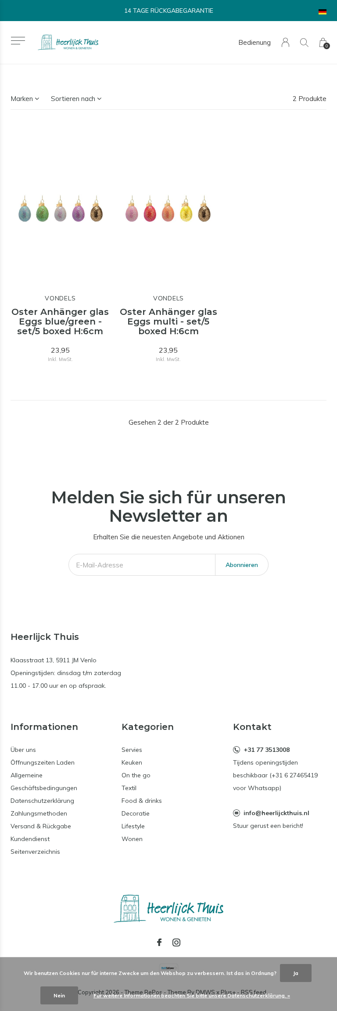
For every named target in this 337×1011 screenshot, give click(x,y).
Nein (59, 995)
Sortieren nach (73, 98)
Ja (295, 973)
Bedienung (254, 42)
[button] (18, 40)
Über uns (23, 750)
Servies (132, 750)
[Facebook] (159, 942)
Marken (22, 98)
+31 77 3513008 (267, 750)
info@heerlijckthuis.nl (276, 813)
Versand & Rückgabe (41, 826)
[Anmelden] (285, 42)
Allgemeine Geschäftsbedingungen (44, 781)
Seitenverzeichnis (35, 852)
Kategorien (148, 727)
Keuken (132, 762)
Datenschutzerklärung (42, 801)
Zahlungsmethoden (39, 813)
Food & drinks (142, 801)
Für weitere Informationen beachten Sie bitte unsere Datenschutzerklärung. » (191, 995)
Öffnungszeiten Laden (43, 762)
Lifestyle (133, 826)
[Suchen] (304, 42)
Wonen (132, 839)
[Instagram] (176, 942)
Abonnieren (242, 565)
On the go (136, 775)
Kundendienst (30, 839)
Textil (129, 788)
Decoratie (136, 813)
